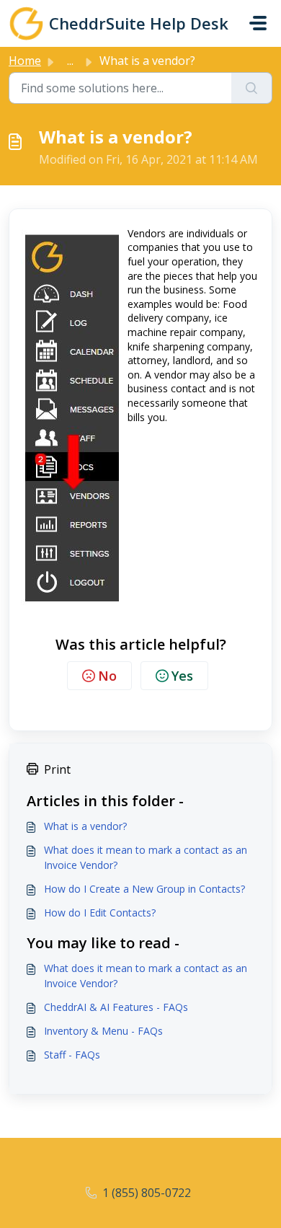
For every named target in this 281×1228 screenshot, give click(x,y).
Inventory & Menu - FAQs (103, 1031)
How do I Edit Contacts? (100, 912)
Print (57, 769)
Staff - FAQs (72, 1054)
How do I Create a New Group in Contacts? (144, 889)
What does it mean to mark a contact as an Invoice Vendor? (145, 857)
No (107, 675)
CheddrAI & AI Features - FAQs (116, 1007)
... (70, 61)
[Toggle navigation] (258, 23)
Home (25, 61)
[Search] (251, 88)
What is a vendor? (85, 826)
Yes (182, 675)
